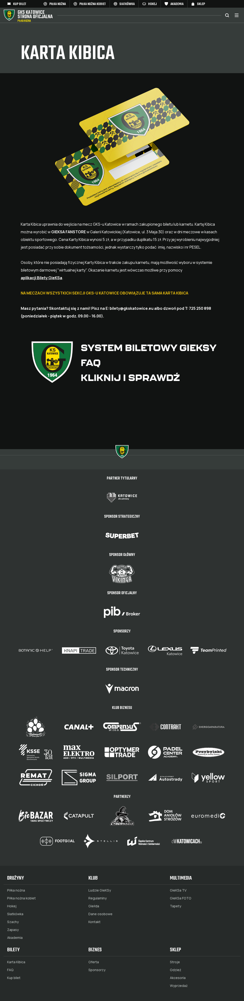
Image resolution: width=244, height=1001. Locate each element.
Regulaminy (97, 898)
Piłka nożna (16, 890)
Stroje (175, 962)
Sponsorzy (97, 970)
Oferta (93, 962)
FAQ (10, 970)
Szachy (13, 922)
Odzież (175, 970)
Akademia (15, 938)
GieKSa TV (178, 890)
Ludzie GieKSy (99, 890)
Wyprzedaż (179, 986)
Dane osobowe (100, 914)
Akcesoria (178, 978)
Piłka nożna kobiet (21, 898)
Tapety (175, 906)
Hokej (11, 906)
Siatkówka (15, 914)
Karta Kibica (16, 962)
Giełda (93, 906)
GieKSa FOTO (180, 898)
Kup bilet (13, 978)
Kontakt (94, 922)
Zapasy (13, 930)
